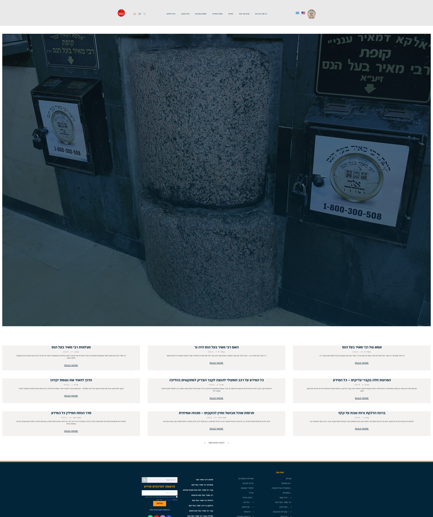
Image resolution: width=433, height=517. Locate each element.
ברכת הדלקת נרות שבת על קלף (361, 413)
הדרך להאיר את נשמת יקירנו (71, 380)
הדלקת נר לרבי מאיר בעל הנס (201, 506)
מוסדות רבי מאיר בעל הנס (202, 485)
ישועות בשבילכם (200, 14)
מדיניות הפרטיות (167, 500)
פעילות (230, 14)
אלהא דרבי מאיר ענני (204, 480)
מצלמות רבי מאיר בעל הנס (71, 347)
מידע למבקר (185, 14)
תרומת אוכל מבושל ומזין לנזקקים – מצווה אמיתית (216, 413)
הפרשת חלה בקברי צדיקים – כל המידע (362, 380)
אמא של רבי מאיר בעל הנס (362, 347)
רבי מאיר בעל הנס (261, 14)
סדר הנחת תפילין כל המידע (71, 413)
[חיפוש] (144, 480)
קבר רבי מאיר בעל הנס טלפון (201, 511)
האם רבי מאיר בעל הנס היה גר (216, 347)
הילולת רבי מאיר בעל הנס (202, 500)
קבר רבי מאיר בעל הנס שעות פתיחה (198, 490)
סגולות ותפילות (217, 14)
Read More (362, 363)
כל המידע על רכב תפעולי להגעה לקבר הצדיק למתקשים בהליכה (216, 380)
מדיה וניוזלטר (170, 14)
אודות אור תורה (244, 14)
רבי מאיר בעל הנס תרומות (202, 495)
